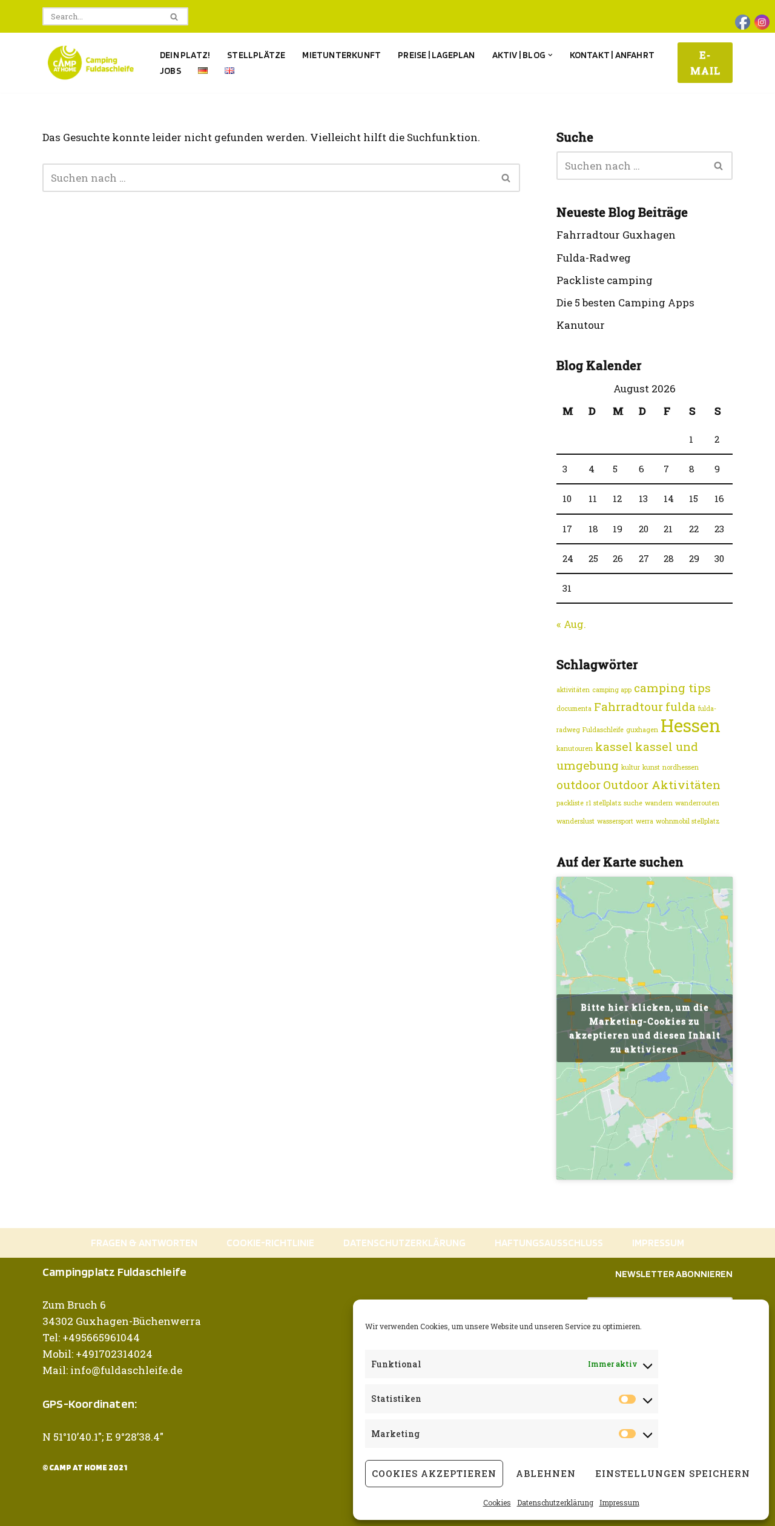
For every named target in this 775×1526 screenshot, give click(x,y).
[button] (550, 55)
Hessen (691, 725)
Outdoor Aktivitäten (662, 784)
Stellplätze (256, 55)
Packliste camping (604, 280)
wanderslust (575, 821)
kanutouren (574, 748)
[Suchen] (174, 16)
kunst (651, 767)
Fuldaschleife (603, 729)
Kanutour (580, 325)
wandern (659, 803)
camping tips (672, 687)
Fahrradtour (628, 706)
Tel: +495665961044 (91, 1337)
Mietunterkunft (341, 55)
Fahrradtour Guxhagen (616, 235)
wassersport (615, 821)
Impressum (619, 1502)
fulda (680, 706)
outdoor (578, 784)
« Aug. (571, 624)
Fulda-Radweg (593, 258)
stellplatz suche (617, 803)
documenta (574, 708)
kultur (630, 767)
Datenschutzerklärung (555, 1502)
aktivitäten (573, 689)
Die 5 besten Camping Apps (625, 302)
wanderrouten (697, 803)
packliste (570, 803)
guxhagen (642, 729)
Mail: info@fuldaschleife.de (112, 1370)
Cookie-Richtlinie (270, 1243)
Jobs (170, 70)
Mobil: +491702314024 (97, 1354)
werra (644, 821)
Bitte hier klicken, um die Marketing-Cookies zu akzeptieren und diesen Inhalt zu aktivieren (645, 1028)
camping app (612, 689)
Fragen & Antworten (144, 1243)
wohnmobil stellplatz (688, 821)
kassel (614, 746)
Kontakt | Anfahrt (612, 55)
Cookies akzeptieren (434, 1473)
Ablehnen (546, 1473)
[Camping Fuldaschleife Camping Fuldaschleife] (90, 63)
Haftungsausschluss (549, 1243)
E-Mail (705, 62)
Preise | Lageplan (436, 55)
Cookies (497, 1502)
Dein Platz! (185, 55)
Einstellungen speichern (672, 1473)
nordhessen (680, 767)
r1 (588, 803)
